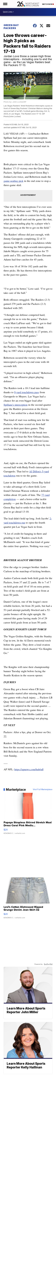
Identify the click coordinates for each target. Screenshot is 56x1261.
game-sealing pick (13, 181)
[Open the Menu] (5, 4)
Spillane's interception (15, 404)
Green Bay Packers (11, 27)
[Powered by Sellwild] (48, 964)
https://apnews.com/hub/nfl (28, 769)
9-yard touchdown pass (26, 392)
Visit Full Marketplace (42, 789)
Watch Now (47, 4)
